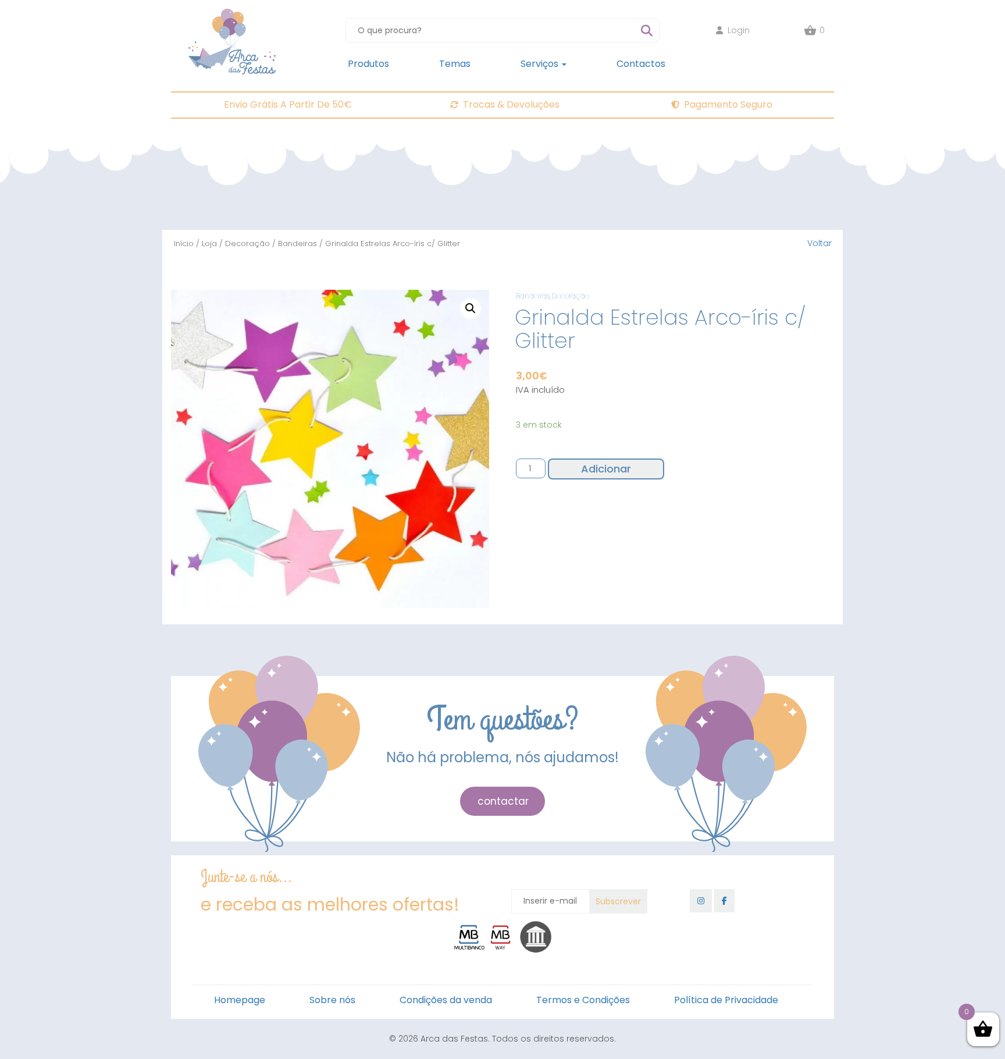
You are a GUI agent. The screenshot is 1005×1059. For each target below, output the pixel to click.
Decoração (247, 243)
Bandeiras (297, 243)
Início (184, 243)
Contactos (640, 63)
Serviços (541, 63)
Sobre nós (332, 1000)
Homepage (239, 1000)
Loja (209, 243)
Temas (455, 63)
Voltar (819, 243)
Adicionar (606, 468)
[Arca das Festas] (232, 14)
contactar (503, 801)
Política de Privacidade (726, 1000)
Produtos (368, 63)
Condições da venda (446, 1000)
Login (739, 30)
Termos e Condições (583, 1000)
